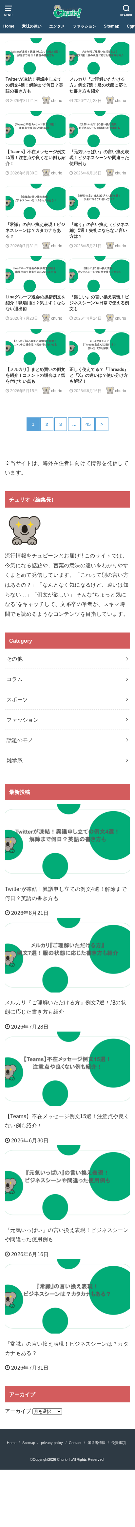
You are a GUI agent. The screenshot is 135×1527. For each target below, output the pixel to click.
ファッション (84, 26)
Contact (75, 1443)
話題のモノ (20, 740)
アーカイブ (18, 1411)
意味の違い (32, 26)
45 (88, 424)
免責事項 (118, 1443)
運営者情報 (96, 1443)
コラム (15, 679)
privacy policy (52, 1443)
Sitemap (111, 26)
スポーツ (17, 699)
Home (8, 26)
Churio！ (64, 1459)
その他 (15, 659)
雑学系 (15, 760)
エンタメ (57, 26)
